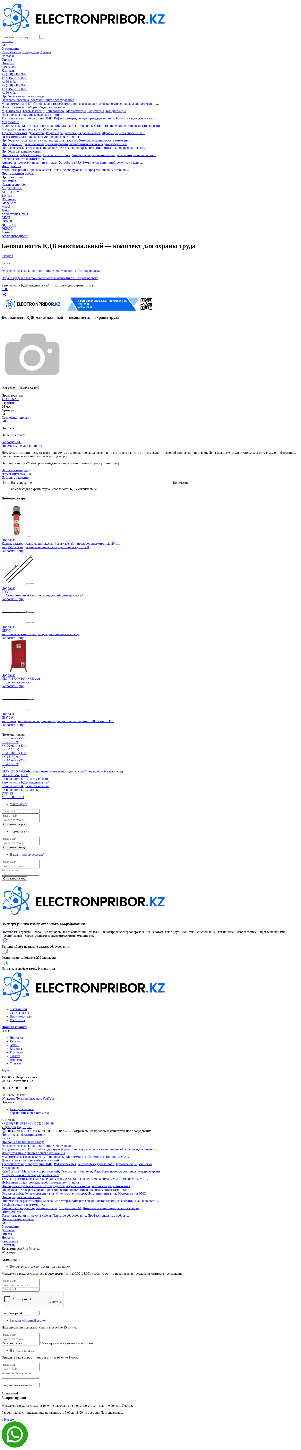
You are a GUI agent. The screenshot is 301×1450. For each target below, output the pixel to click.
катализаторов (102, 140)
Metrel (6, 206)
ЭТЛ (28, 103)
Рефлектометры (65, 118)
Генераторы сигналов (40, 147)
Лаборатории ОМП (38, 118)
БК (4, 767)
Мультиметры (11, 111)
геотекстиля (121, 140)
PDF (5, 289)
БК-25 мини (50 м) (14, 738)
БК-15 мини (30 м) (14, 753)
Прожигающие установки (134, 118)
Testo (5, 210)
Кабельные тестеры (56, 155)
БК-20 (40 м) (10, 749)
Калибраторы (11, 125)
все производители (15, 236)
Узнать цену (18, 804)
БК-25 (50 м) (10, 742)
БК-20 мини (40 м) (14, 745)
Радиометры (54, 133)
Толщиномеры (115, 111)
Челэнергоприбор (14, 184)
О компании (10, 48)
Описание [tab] (9, 387)
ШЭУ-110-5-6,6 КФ (15, 775)
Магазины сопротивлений (40, 125)
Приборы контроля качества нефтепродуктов (33, 140)
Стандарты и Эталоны (76, 125)
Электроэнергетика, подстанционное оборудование (38, 100)
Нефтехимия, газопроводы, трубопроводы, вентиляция (40, 136)
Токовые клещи (33, 111)
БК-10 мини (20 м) (14, 760)
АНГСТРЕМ (10, 192)
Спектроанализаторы (71, 147)
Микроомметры (13, 103)
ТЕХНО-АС (10, 399)
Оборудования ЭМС (132, 147)
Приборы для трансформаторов (55, 103)
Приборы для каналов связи (21, 151)
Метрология (10, 122)
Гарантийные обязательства (29, 1113)
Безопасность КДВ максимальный (26, 782)
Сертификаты (11, 52)
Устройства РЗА (70, 162)
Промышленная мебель (18, 173)
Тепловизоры (55, 111)
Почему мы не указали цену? (22, 445)
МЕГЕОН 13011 (13, 797)
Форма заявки (19, 831)
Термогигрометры (14, 133)
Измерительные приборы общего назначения (33, 107)
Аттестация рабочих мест (82, 133)
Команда (16, 1048)
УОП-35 (7, 793)
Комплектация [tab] (28, 387)
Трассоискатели (13, 118)
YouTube (48, 1098)
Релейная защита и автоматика (23, 158)
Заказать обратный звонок (28, 1320)
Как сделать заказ (22, 1109)
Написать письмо (22, 1350)
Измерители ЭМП (132, 133)
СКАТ (6, 217)
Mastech (7, 232)
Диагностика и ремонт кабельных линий (30, 114)
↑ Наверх (8, 1419)
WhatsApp (9, 1098)
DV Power (9, 199)
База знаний (10, 67)
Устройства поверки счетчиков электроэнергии (127, 125)
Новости (8, 63)
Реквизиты (17, 1020)
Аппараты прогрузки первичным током (29, 162)
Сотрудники (30, 52)
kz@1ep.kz (9, 81)
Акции (6, 45)
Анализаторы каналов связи (136, 155)
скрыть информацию (16, 474)
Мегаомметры (76, 111)
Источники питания (102, 147)
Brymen (7, 195)
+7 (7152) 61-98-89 (14, 78)
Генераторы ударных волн (96, 118)
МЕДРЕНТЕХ (12, 188)
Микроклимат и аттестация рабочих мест (30, 129)
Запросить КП (12, 442)
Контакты (8, 70)
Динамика (9, 181)
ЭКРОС (7, 228)
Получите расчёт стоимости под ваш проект (41, 1266)
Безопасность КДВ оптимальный (25, 778)
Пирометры (95, 111)
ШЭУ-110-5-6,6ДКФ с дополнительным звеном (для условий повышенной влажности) (62, 771)
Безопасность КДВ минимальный (25, 786)
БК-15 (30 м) (10, 756)
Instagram (35, 1098)
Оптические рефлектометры (21, 155)
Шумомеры (110, 133)
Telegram (22, 1098)
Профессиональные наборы (107, 170)
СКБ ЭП (8, 221)
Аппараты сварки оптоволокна (93, 155)
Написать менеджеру (16, 470)
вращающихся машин (140, 103)
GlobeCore (9, 203)
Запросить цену (13, 551)
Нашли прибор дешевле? (27, 854)
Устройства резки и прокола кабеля (26, 170)
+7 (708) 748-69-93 (14, 74)
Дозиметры (36, 133)
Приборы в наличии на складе (23, 96)
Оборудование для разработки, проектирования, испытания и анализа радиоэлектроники (64, 144)
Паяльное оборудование (69, 170)
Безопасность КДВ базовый (21, 789)
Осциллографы (12, 147)
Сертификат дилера (15, 417)
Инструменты (11, 166)
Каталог (7, 41)
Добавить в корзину (15, 477)
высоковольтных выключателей (101, 103)
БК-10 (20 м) (10, 764)
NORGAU (9, 225)
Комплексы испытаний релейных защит (111, 162)
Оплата (7, 59)
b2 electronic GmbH (15, 214)
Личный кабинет (14, 1027)
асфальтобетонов (78, 140)
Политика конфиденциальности (24, 1134)
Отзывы (45, 52)
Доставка (8, 56)
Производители (21, 1016)
